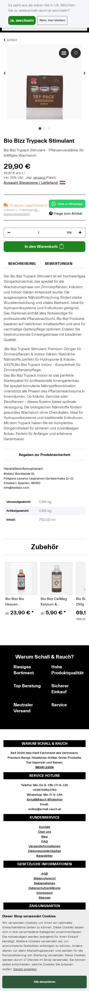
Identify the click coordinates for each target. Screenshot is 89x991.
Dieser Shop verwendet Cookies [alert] (29, 916)
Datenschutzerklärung (44, 888)
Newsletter (44, 856)
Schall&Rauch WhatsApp (45, 799)
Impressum (45, 893)
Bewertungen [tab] (58, 264)
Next (84, 73)
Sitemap (44, 898)
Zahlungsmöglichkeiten (44, 851)
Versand (39, 177)
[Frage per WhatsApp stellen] (67, 204)
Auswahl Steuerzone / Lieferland (31, 183)
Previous (4, 73)
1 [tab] (40, 128)
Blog (44, 836)
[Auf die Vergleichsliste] (64, 53)
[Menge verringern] (9, 232)
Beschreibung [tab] (22, 264)
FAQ (44, 841)
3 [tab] (49, 128)
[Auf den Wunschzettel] (76, 53)
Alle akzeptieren (44, 981)
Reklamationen (44, 883)
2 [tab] (44, 128)
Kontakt (44, 827)
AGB (44, 874)
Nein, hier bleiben (52, 20)
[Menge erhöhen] (80, 232)
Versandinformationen (44, 846)
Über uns (44, 832)
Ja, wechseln (22, 20)
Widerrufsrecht (45, 878)
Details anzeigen (25, 969)
